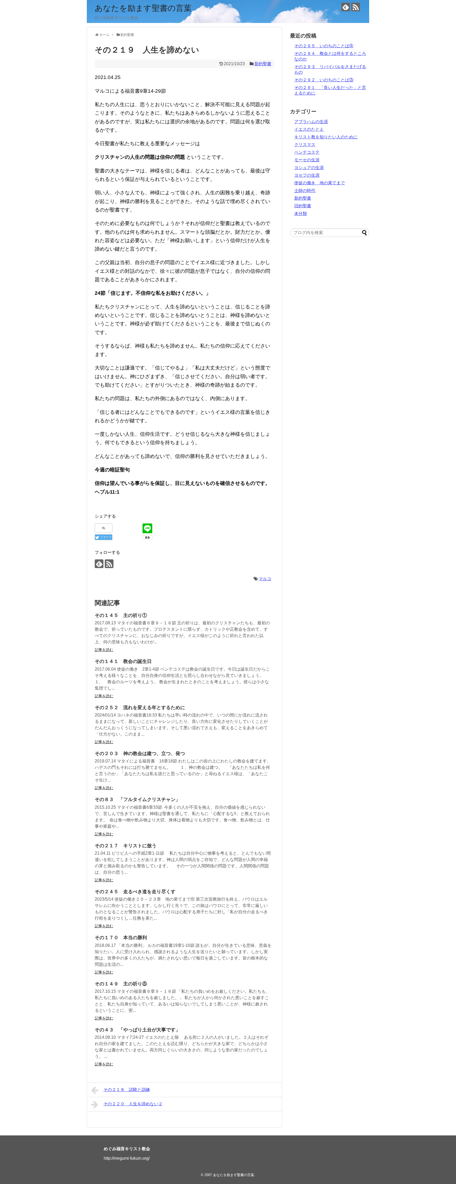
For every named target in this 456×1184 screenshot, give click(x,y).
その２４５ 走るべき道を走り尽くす (135, 891)
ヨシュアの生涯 (309, 167)
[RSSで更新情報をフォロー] (355, 7)
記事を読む (104, 650)
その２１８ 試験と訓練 (126, 1089)
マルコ (265, 579)
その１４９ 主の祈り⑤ (121, 983)
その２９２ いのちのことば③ (323, 80)
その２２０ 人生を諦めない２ (133, 1104)
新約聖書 (262, 64)
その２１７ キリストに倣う (125, 845)
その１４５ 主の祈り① (121, 615)
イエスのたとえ (309, 129)
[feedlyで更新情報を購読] (345, 7)
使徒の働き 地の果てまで (319, 183)
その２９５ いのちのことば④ (323, 46)
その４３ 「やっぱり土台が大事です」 (137, 1029)
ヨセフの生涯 (307, 175)
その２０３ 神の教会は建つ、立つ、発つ (140, 753)
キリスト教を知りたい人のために (326, 137)
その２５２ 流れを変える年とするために (140, 707)
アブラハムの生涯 (311, 121)
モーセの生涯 (307, 160)
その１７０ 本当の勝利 (121, 937)
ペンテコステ (307, 152)
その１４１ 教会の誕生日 (123, 661)
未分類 (300, 213)
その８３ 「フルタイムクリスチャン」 (137, 799)
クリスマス (304, 144)
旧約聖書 (302, 206)
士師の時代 (304, 190)
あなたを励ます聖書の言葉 (143, 8)
